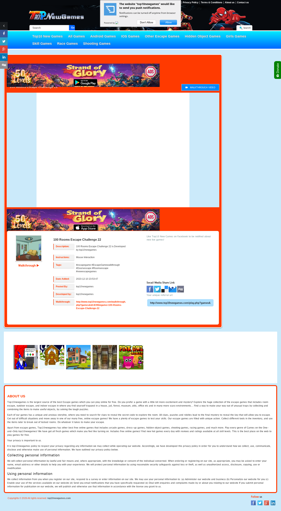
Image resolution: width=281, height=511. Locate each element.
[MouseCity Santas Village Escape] (52, 357)
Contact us (243, 2)
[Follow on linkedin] (4, 57)
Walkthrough (27, 265)
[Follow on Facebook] (4, 33)
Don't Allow (146, 22)
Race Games (67, 43)
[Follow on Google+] (4, 49)
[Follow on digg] (4, 65)
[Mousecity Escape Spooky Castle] (25, 357)
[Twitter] (259, 502)
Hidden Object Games (203, 36)
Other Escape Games (162, 36)
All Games (76, 36)
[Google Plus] (266, 502)
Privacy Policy (190, 2)
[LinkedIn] (273, 502)
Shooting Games (96, 43)
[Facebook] (253, 502)
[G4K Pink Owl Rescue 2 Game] (131, 357)
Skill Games (42, 43)
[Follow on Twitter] (4, 41)
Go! (73, 27)
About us (230, 2)
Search (247, 27)
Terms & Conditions (211, 2)
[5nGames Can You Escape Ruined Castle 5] (105, 357)
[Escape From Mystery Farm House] (78, 357)
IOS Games (130, 36)
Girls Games (236, 36)
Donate (278, 68)
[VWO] (119, 22)
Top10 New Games (47, 36)
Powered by (109, 22)
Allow (168, 22)
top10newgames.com (59, 498)
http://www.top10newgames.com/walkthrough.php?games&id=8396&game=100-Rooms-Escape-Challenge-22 (101, 305)
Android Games (103, 36)
